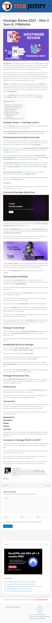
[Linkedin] (6, 478)
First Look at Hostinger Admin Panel (12, 108)
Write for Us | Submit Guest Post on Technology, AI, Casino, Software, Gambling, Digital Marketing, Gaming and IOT (39, 616)
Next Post (48, 485)
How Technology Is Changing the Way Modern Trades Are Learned (20, 581)
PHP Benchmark (9, 115)
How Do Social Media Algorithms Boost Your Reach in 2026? (18, 591)
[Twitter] (8, 478)
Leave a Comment (7, 27)
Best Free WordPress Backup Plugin (32, 164)
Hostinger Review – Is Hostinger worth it (13, 104)
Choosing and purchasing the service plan (14, 106)
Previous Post (5, 485)
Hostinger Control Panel (10, 111)
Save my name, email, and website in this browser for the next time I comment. (23, 522)
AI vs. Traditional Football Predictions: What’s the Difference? (18, 588)
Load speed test (10, 117)
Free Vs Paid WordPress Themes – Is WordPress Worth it (18, 371)
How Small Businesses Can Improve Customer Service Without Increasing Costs (23, 586)
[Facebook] (4, 478)
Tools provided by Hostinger (11, 109)
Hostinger (11, 126)
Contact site (15, 152)
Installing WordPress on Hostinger (12, 112)
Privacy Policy (40, 609)
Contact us (39, 610)
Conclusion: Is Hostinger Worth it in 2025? (14, 118)
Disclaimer (39, 607)
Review (14, 27)
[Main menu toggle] (49, 6)
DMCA (39, 612)
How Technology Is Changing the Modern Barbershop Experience (19, 584)
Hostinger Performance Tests (11, 114)
